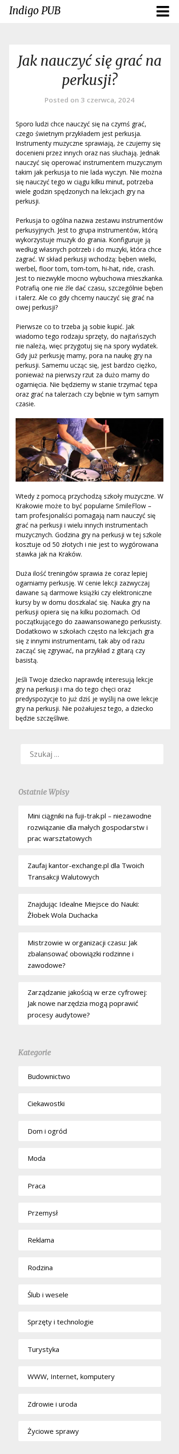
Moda (36, 1158)
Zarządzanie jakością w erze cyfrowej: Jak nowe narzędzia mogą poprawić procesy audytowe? (87, 1003)
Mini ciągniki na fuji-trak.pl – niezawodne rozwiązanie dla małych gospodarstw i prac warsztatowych (89, 827)
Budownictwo (49, 1076)
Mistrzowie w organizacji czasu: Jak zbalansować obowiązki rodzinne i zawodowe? (82, 954)
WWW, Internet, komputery (71, 1376)
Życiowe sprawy (53, 1431)
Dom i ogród (47, 1131)
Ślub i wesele (48, 1294)
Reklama (41, 1239)
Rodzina (40, 1267)
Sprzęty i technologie (61, 1321)
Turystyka (43, 1349)
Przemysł (43, 1212)
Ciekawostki (46, 1103)
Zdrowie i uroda (52, 1404)
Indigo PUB (35, 10)
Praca (36, 1185)
